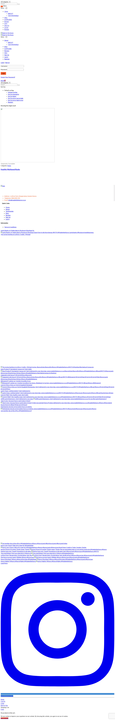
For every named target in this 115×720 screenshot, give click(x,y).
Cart (3, 701)
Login (2, 703)
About (8, 209)
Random (10, 102)
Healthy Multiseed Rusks (10, 169)
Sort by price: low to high (15, 98)
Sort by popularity (13, 94)
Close (2, 709)
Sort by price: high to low (15, 100)
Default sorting (12, 92)
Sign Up (8, 217)
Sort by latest (12, 96)
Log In (7, 219)
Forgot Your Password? (8, 77)
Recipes (8, 215)
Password (4, 69)
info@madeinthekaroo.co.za (17, 200)
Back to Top (4, 705)
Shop (7, 213)
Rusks (9, 165)
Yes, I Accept (4, 718)
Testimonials (9, 211)
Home (8, 207)
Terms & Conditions (10, 227)
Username (4, 66)
